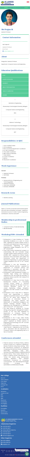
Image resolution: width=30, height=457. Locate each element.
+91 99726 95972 (6, 426)
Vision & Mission (4, 379)
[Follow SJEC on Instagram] (9, 451)
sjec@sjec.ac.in (6, 444)
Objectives (3, 383)
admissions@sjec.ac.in (8, 435)
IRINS (2, 395)
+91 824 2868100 (6, 440)
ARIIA (2, 398)
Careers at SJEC (5, 393)
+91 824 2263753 (6, 442)
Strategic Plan (4, 385)
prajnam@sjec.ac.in (9, 51)
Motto (2, 386)
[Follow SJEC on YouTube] (14, 451)
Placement (3, 400)
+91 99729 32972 (6, 428)
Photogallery (4, 408)
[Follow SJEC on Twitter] (11, 451)
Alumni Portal (4, 412)
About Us (3, 378)
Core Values (4, 381)
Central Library (4, 413)
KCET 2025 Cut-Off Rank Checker (13, 7)
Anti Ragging (4, 403)
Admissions (3, 391)
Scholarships (4, 402)
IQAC (2, 396)
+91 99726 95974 (6, 433)
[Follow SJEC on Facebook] (7, 451)
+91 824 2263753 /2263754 (9, 430)
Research (3, 410)
